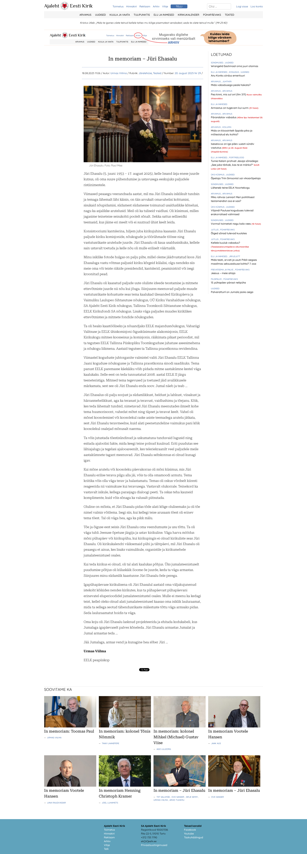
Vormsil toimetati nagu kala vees (231, 223)
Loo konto (257, 6)
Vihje (165, 6)
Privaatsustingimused (154, 845)
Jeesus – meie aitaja (223, 273)
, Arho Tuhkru (176, 800)
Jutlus (215, 229)
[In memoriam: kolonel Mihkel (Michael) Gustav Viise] (180, 726)
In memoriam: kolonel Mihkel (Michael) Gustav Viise (176, 737)
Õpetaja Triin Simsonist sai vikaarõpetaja (236, 178)
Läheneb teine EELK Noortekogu (230, 187)
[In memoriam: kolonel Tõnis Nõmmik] (125, 726)
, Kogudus (234, 72)
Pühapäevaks (212, 14)
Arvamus (85, 14)
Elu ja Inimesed (164, 14)
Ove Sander (217, 797)
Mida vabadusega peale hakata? (231, 85)
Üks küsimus (218, 174)
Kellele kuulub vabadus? (225, 242)
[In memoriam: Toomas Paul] (70, 726)
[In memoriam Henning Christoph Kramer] (125, 785)
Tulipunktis (142, 14)
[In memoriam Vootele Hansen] (234, 726)
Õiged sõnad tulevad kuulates (229, 233)
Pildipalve (216, 279)
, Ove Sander (177, 797)
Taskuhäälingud (193, 837)
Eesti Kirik (81, 6)
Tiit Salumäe (163, 797)
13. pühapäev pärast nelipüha (228, 282)
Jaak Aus (216, 743)
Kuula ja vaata (120, 14)
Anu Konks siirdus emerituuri (228, 75)
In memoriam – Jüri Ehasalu (179, 790)
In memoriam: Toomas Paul (69, 731)
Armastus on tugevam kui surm (230, 107)
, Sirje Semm (191, 797)
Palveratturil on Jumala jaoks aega (232, 292)
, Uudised (228, 62)
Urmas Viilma (118, 73)
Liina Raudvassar (56, 802)
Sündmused (217, 62)
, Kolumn (226, 127)
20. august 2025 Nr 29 (188, 73)
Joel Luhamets (110, 802)
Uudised (100, 14)
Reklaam (144, 6)
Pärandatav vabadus (224, 117)
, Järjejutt (234, 256)
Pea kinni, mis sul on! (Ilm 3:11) (229, 94)
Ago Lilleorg (164, 749)
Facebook (190, 829)
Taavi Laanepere (110, 743)
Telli (106, 848)
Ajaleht (51, 6)
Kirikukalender (188, 14)
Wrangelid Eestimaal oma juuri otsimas (234, 66)
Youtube (189, 833)
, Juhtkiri (226, 81)
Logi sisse (242, 6)
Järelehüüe (145, 73)
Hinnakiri (131, 6)
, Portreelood (236, 157)
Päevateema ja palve (222, 269)
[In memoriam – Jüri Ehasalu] (180, 785)
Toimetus (118, 6)
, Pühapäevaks (227, 229)
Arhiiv (156, 6)
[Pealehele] (65, 9)
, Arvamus (226, 91)
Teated (229, 14)
